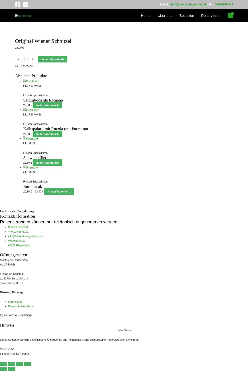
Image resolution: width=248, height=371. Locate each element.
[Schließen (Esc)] (27, 364)
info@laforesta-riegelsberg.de (188, 4)
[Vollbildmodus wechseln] (11, 364)
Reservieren (211, 16)
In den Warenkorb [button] (47, 105)
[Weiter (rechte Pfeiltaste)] (11, 369)
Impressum (15, 301)
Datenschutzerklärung (21, 306)
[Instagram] (25, 4)
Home (146, 16)
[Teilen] (19, 364)
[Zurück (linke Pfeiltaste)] (3, 369)
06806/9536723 (224, 4)
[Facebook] (18, 4)
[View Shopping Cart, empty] (230, 15)
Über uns (165, 16)
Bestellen (186, 16)
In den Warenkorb (52, 59)
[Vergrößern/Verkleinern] (3, 364)
